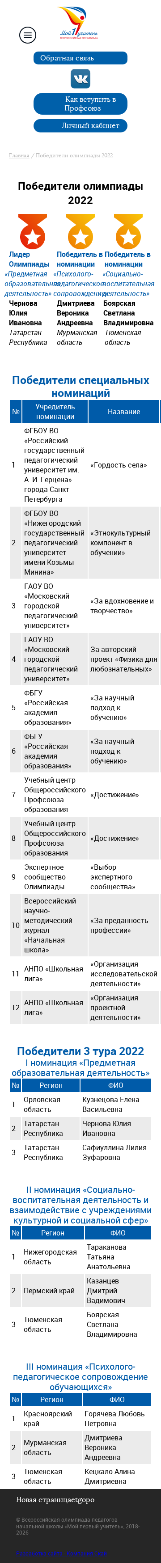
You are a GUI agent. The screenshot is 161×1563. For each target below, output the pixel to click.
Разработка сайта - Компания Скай (61, 1553)
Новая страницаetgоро (55, 1499)
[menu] (27, 35)
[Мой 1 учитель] (80, 25)
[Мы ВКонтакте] (80, 78)
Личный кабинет (90, 125)
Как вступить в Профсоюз (90, 103)
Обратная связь (67, 58)
